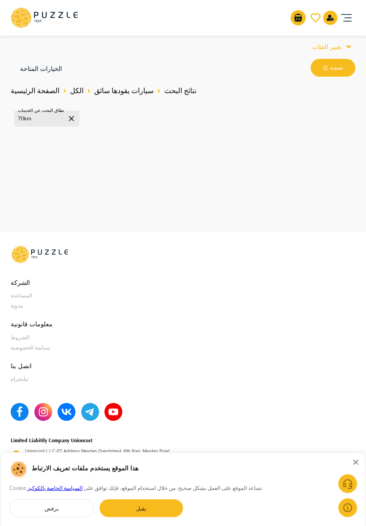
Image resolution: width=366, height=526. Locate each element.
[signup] (330, 18)
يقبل (141, 508)
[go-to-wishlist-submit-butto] (315, 17)
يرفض (51, 508)
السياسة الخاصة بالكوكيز (55, 488)
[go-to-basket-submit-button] (298, 17)
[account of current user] (346, 18)
